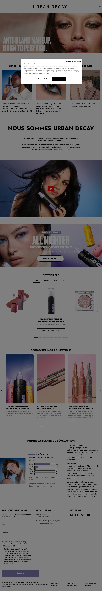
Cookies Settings (44, 78)
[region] (51, 71)
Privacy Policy (45, 73)
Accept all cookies (59, 78)
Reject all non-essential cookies (72, 61)
